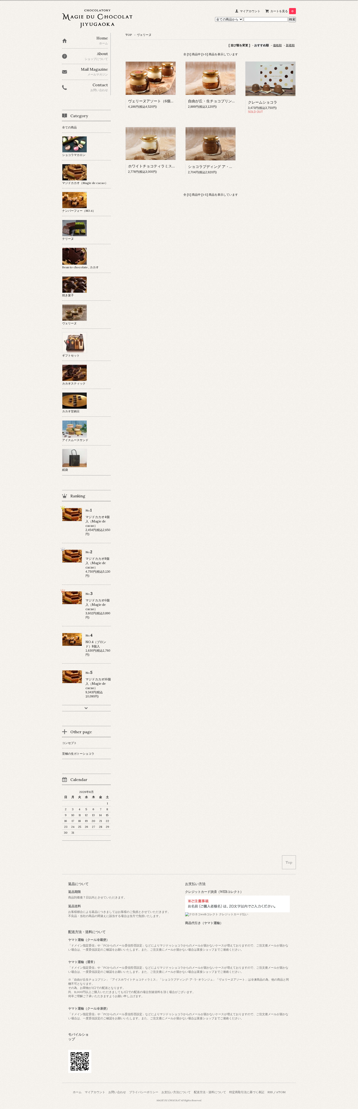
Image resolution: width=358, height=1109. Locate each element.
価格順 (277, 45)
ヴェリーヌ (144, 35)
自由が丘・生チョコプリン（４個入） (219, 101)
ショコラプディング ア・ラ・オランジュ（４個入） (230, 166)
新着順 (290, 45)
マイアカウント (250, 11)
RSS (270, 1092)
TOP (128, 35)
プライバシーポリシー (143, 1092)
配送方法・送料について (210, 1092)
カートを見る (281, 11)
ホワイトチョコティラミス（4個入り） (160, 166)
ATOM (280, 1092)
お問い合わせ (117, 1092)
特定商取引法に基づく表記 (246, 1092)
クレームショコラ (262, 102)
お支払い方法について (176, 1092)
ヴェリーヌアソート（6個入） (153, 101)
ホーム (77, 1092)
